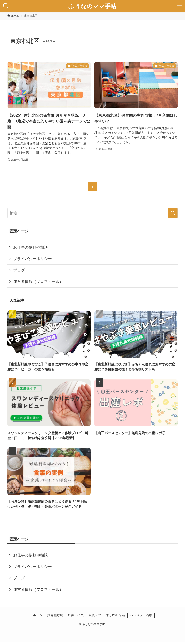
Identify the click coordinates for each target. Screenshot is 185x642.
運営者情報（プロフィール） (38, 281)
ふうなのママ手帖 (92, 6)
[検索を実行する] (173, 213)
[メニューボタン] (179, 6)
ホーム (37, 615)
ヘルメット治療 (141, 615)
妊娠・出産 (76, 615)
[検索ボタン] (6, 6)
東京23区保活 (115, 615)
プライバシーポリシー (32, 258)
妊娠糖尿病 (55, 615)
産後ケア (95, 615)
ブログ (19, 270)
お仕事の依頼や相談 (30, 247)
